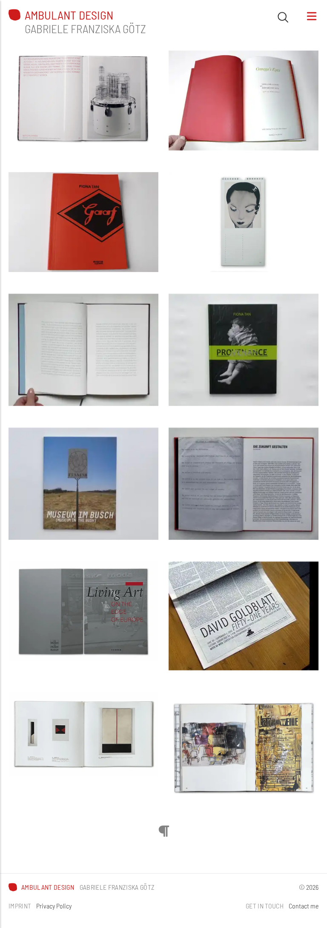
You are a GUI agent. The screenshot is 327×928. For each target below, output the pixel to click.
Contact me (303, 906)
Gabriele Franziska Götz (85, 28)
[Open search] (282, 17)
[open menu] (311, 16)
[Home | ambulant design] (14, 15)
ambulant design (69, 15)
